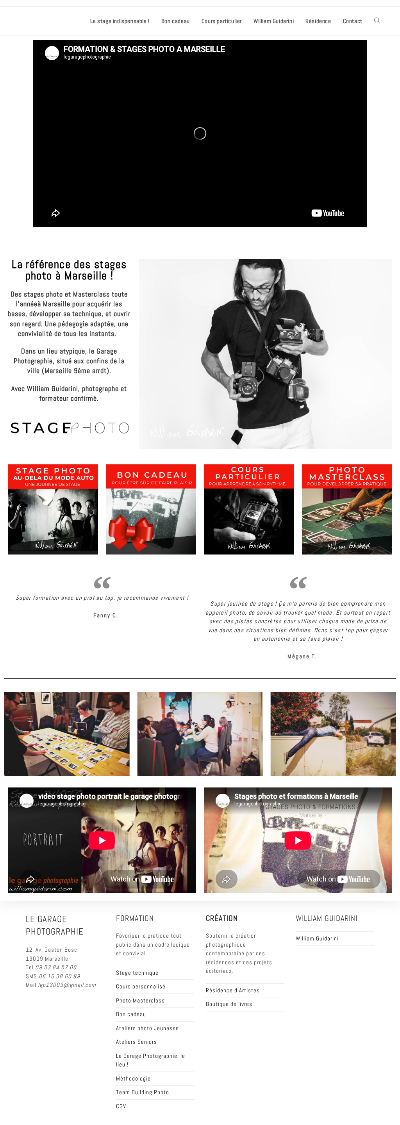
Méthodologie (133, 1078)
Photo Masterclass (140, 1000)
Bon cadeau (131, 1014)
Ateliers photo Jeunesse (147, 1028)
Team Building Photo (142, 1092)
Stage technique (137, 972)
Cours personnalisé (141, 986)
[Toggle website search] (377, 21)
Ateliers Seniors (136, 1041)
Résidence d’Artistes (233, 990)
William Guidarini (317, 938)
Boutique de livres (229, 1004)
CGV (121, 1106)
